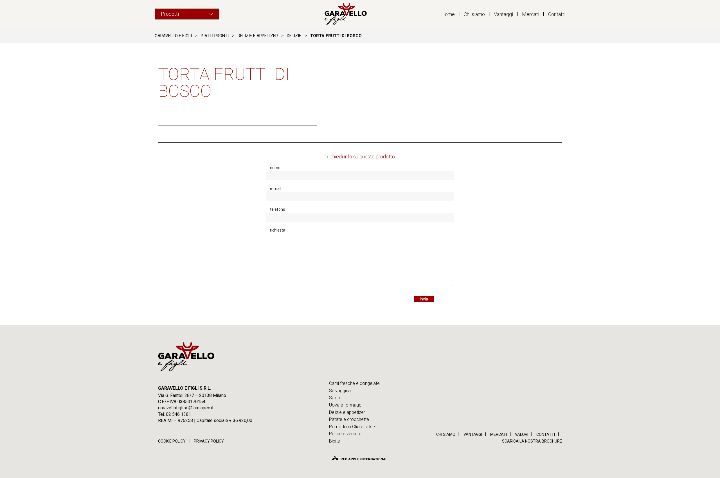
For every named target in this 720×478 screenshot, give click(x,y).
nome (275, 167)
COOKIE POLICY (172, 441)
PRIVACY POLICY (209, 441)
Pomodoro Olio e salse (352, 426)
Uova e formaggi (345, 405)
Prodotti (170, 14)
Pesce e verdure (345, 433)
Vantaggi (503, 14)
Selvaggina (340, 390)
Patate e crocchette (349, 419)
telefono (277, 209)
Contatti (556, 14)
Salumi (335, 397)
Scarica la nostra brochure (532, 441)
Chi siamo (474, 14)
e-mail (275, 188)
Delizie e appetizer (347, 412)
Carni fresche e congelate (354, 383)
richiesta (277, 230)
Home (448, 14)
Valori (521, 434)
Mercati (530, 14)
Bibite (334, 441)
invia (424, 299)
